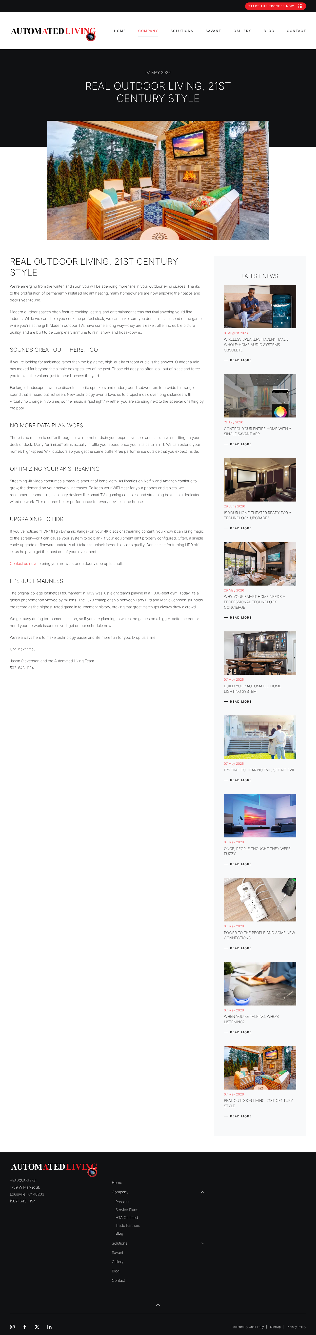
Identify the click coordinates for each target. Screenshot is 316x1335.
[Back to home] (54, 34)
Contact (296, 31)
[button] (158, 1304)
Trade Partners (128, 1225)
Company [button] (148, 31)
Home (120, 31)
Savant (213, 31)
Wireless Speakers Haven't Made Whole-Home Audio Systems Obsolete (256, 344)
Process (122, 1201)
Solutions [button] (182, 31)
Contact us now (23, 563)
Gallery (242, 31)
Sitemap (275, 1327)
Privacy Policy (296, 1327)
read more (241, 360)
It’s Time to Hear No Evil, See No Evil (259, 770)
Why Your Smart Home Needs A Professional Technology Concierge (254, 601)
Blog (269, 31)
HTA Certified (127, 1217)
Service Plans (127, 1209)
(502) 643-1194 (23, 1201)
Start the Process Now (272, 6)
